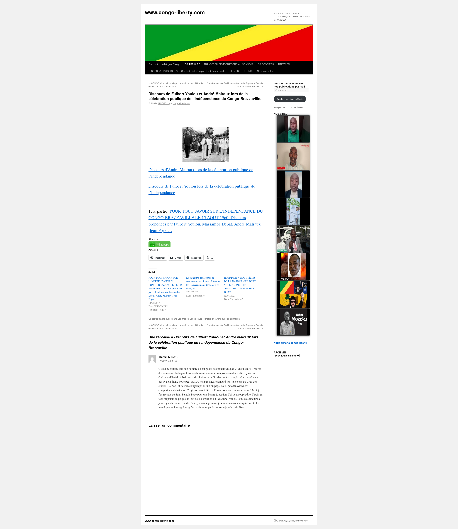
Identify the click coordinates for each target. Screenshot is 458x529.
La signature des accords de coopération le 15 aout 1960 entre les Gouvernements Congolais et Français (203, 283)
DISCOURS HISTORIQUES (163, 71)
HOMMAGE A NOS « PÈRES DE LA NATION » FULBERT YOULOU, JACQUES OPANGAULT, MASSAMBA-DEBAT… (240, 285)
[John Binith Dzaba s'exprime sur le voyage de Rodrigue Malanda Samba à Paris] (293, 239)
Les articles (183, 318)
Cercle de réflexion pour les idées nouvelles (203, 71)
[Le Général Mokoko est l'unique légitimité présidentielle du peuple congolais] (293, 322)
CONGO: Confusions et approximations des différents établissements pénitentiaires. (175, 85)
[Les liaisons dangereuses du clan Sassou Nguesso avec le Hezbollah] (293, 294)
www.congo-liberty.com (175, 12)
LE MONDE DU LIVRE (242, 71)
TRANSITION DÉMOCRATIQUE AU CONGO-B (228, 64)
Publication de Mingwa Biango (164, 64)
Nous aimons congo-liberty (290, 342)
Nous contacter (265, 71)
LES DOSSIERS (265, 64)
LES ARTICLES (192, 64)
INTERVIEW (283, 64)
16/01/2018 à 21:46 (168, 361)
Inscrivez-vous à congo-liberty (290, 99)
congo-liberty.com (181, 103)
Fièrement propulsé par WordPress (292, 520)
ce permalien (233, 318)
